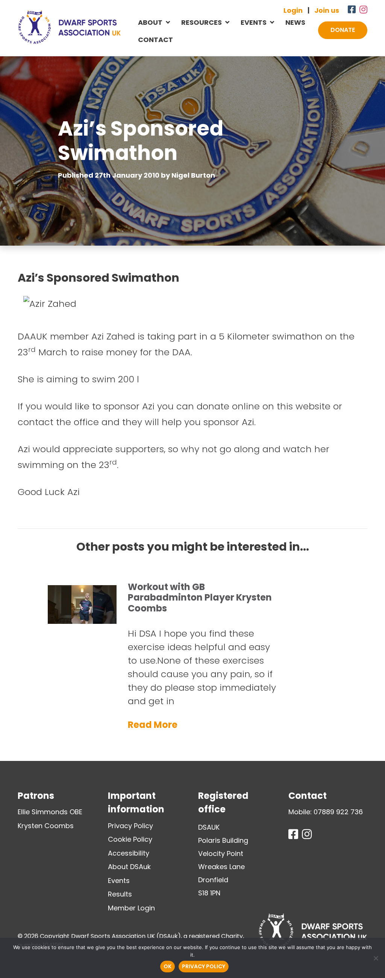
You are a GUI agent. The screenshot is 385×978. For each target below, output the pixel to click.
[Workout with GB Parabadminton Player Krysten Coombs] (82, 584)
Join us (326, 10)
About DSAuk (129, 866)
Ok (167, 966)
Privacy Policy (130, 825)
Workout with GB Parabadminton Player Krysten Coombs (200, 598)
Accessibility (128, 853)
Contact (155, 39)
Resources (201, 22)
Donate (342, 30)
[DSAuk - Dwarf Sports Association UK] (69, 27)
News (295, 22)
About (150, 22)
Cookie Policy (130, 839)
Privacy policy (203, 966)
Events (254, 22)
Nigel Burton (193, 175)
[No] (375, 958)
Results (120, 894)
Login (293, 10)
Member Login (131, 908)
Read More (152, 724)
